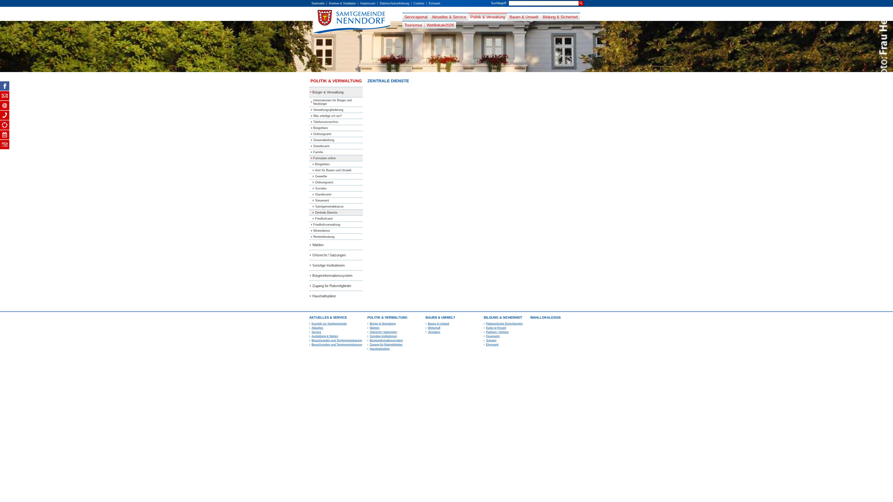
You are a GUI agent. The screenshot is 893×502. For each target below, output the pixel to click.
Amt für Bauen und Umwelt (333, 170)
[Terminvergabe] (4, 134)
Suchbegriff (498, 3)
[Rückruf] (4, 115)
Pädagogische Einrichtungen (504, 323)
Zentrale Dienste (326, 212)
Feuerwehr (493, 336)
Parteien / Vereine (497, 332)
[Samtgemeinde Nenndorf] (356, 21)
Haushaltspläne (324, 296)
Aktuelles (317, 328)
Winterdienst (321, 230)
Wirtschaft (434, 328)
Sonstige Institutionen (328, 265)
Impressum (367, 3)
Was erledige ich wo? (327, 116)
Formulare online (324, 158)
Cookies (418, 3)
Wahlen (317, 245)
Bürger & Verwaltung (327, 92)
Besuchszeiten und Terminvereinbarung (337, 340)
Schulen (491, 340)
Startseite (317, 3)
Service (316, 332)
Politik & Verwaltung (487, 17)
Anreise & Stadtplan (342, 3)
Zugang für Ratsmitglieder (331, 286)
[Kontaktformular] (4, 95)
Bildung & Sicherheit (560, 17)
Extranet (434, 3)
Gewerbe (321, 176)
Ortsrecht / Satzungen (329, 255)
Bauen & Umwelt (524, 17)
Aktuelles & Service (449, 17)
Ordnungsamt (322, 134)
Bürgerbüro (320, 128)
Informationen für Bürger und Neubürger (332, 102)
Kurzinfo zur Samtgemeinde (329, 323)
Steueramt (322, 200)
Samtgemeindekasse (329, 206)
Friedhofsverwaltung (326, 224)
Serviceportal (415, 17)
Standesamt (321, 146)
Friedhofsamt (324, 218)
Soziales (321, 188)
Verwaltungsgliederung (328, 110)
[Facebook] (4, 86)
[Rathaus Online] (4, 144)
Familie (318, 152)
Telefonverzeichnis (325, 122)
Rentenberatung (323, 236)
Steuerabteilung (323, 140)
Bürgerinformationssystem (332, 275)
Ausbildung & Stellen (325, 336)
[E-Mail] (4, 105)
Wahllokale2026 (440, 25)
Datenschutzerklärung (394, 3)
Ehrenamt (492, 344)
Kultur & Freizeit (496, 328)
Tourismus (413, 25)
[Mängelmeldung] (4, 125)
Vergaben (434, 332)
